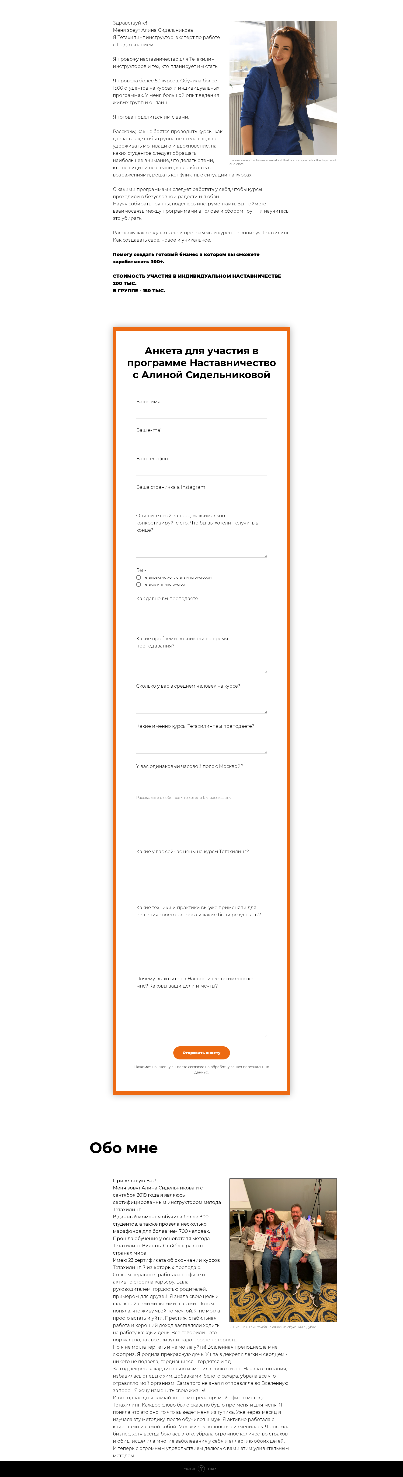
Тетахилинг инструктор (164, 584)
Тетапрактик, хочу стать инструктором (177, 577)
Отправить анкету (202, 1053)
